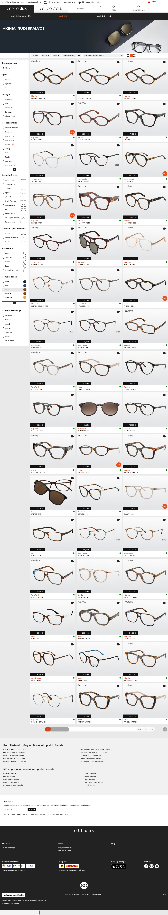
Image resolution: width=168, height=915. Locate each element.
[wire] (30, 866)
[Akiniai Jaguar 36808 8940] (99, 658)
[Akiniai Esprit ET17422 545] (52, 533)
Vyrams (8, 84)
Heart (7, 253)
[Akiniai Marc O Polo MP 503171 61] (99, 325)
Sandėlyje (8, 112)
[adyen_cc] (4, 866)
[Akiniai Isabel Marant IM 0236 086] (145, 159)
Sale (6, 104)
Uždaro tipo (9, 233)
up (164, 894)
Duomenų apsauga (38, 900)
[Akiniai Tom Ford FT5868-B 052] (52, 242)
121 (146, 729)
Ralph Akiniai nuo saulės (91, 758)
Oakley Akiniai (9, 776)
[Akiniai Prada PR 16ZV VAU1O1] (99, 699)
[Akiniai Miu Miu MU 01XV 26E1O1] (99, 117)
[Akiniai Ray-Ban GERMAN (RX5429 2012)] (145, 408)
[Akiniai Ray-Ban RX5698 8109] (52, 200)
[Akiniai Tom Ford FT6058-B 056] (145, 616)
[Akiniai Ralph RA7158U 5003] (145, 117)
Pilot (7, 209)
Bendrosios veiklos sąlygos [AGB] (15, 900)
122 (152, 729)
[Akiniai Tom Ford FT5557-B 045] (52, 366)
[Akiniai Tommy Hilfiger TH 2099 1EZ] (52, 159)
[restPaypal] (16, 866)
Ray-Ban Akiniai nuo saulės (14, 749)
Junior (7, 88)
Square (7, 266)
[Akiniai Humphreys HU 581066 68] (145, 533)
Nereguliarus (10, 205)
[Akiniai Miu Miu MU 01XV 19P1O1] (145, 75)
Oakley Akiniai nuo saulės (14, 752)
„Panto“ (8, 197)
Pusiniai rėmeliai (11, 238)
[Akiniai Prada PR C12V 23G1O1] (99, 616)
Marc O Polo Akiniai (11, 782)
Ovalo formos (10, 201)
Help (113, 844)
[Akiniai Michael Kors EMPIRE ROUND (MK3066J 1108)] (52, 283)
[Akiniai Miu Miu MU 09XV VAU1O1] (99, 75)
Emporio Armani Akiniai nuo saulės (95, 749)
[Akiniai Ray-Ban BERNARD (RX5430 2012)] (145, 366)
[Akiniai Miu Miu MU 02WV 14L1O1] (145, 574)
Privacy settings (8, 848)
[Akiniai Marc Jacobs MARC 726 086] (145, 200)
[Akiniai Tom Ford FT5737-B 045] (145, 242)
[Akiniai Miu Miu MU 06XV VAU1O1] (145, 450)
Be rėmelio (9, 242)
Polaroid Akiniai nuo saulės (14, 761)
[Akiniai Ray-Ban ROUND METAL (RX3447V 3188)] (52, 699)
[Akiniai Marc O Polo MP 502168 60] (99, 533)
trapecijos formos (12, 270)
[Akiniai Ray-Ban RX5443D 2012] (52, 408)
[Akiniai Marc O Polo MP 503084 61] (99, 159)
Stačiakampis (10, 184)
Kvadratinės (9, 180)
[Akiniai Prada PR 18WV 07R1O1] (52, 450)
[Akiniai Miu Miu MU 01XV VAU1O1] (52, 75)
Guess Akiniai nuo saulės (91, 755)
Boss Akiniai (89, 779)
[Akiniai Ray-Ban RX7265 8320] (145, 283)
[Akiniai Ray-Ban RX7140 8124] (99, 574)
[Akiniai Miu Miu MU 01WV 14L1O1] (145, 658)
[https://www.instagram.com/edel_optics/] (151, 866)
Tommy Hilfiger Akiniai (94, 782)
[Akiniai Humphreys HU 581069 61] (52, 325)
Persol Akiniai (90, 773)
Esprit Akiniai (90, 785)
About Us (6, 844)
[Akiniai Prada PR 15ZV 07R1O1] (99, 366)
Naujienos (9, 99)
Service (60, 844)
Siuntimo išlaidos (64, 851)
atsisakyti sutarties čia (14, 895)
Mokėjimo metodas (65, 848)
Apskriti (8, 193)
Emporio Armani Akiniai (13, 785)
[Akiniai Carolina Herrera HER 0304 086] (99, 491)
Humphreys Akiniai (11, 779)
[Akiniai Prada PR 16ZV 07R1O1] (145, 699)
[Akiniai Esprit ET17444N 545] (52, 616)
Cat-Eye (8, 188)
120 (139, 729)
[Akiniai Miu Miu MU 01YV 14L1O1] (145, 325)
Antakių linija (10, 214)
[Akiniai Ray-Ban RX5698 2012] (52, 117)
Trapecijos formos (12, 218)
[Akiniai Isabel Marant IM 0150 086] (52, 658)
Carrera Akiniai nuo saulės (14, 758)
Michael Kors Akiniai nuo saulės (94, 752)
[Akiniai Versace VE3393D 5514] (99, 450)
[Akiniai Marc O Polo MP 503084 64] (99, 283)
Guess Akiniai (90, 776)
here (66, 814)
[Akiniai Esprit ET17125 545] (52, 491)
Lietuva (153, 2)
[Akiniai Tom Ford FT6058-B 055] (52, 574)
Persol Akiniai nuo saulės (13, 755)
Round (7, 262)
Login (114, 10)
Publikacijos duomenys (11, 903)
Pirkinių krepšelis (139, 10)
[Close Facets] (14, 55)
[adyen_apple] (23, 866)
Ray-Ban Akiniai (9, 773)
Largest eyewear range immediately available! (24, 2)
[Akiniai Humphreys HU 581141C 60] (99, 408)
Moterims (8, 79)
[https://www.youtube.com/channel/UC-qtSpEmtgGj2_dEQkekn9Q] (157, 866)
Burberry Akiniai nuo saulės (92, 761)
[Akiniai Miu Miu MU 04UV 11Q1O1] (99, 200)
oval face (8, 258)
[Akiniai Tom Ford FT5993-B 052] (99, 242)
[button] (17, 9)
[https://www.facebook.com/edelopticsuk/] (146, 866)
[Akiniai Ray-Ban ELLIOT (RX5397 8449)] (145, 491)
